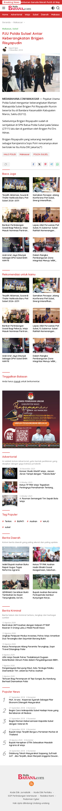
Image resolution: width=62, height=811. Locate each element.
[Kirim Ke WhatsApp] (57, 164)
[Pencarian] (58, 8)
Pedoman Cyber (31, 799)
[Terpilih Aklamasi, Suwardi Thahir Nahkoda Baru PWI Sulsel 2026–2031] (15, 184)
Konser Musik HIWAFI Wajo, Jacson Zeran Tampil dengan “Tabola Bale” (38, 472)
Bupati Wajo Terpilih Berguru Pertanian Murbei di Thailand (33, 733)
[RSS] (31, 784)
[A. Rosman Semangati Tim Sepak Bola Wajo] (9, 500)
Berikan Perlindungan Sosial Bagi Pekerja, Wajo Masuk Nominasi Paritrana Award (15, 228)
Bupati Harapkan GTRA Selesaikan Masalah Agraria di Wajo (31, 744)
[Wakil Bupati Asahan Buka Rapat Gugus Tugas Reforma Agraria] (15, 554)
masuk (17, 381)
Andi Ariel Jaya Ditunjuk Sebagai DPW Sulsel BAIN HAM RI (14, 258)
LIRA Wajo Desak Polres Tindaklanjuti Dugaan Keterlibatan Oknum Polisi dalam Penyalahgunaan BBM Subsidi (29, 658)
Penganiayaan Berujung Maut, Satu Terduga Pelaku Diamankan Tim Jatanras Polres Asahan (28, 669)
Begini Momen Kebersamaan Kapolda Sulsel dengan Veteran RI (31, 722)
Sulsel (15, 28)
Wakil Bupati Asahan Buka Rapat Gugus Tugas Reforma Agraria (15, 567)
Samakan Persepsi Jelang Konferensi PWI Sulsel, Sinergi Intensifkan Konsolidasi (46, 198)
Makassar (6, 28)
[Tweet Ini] (39, 164)
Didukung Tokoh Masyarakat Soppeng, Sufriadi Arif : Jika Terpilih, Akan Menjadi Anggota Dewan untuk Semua (33, 754)
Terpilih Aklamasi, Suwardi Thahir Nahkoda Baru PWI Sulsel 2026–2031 (15, 198)
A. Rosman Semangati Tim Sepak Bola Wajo (39, 500)
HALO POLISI (10, 154)
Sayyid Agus (13, 48)
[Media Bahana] (19, 8)
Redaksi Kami (47, 795)
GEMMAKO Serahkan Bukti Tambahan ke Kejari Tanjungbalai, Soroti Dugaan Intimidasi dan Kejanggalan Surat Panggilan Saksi (15, 595)
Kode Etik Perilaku (43, 792)
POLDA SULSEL (41, 154)
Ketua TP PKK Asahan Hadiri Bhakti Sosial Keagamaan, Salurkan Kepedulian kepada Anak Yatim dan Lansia (45, 567)
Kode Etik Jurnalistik (20, 792)
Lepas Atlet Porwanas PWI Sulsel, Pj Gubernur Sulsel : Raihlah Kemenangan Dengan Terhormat (46, 228)
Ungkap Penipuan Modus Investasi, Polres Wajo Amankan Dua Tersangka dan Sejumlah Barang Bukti (31, 637)
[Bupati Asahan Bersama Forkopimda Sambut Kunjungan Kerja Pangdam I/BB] (46, 581)
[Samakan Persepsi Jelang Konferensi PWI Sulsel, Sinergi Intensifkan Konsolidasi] (46, 184)
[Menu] (4, 8)
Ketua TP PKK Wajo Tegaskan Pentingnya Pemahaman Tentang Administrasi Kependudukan (36, 486)
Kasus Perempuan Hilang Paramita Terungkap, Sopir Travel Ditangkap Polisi (28, 648)
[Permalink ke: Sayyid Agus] (4, 48)
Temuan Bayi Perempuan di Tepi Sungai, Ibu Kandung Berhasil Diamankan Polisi (29, 680)
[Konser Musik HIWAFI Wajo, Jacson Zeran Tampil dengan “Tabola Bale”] (9, 473)
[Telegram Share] (51, 164)
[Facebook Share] (33, 164)
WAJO (46, 521)
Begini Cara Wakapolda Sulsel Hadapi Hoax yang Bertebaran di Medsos (33, 711)
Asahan (33, 521)
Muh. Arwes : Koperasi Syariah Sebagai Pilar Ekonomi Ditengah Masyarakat (31, 701)
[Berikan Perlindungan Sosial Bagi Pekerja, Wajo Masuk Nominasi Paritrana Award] (15, 214)
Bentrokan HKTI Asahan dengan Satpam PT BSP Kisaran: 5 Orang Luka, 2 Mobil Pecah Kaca (26, 626)
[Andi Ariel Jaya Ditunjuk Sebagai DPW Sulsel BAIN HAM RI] (15, 244)
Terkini (8, 521)
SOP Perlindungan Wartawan (22, 795)
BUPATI (20, 521)
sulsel (7, 527)
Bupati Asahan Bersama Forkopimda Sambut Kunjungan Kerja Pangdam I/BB (45, 595)
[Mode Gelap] (53, 8)
